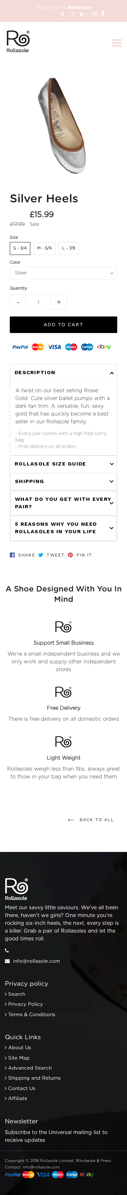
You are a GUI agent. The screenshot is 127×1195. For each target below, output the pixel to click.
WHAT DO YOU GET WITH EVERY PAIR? (63, 503)
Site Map (19, 1058)
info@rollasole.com (36, 961)
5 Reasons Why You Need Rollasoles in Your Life (56, 527)
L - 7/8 (68, 248)
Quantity (18, 288)
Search (16, 994)
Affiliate (17, 1098)
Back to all (96, 819)
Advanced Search (30, 1068)
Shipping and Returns (34, 1078)
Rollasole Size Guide (50, 464)
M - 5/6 (44, 248)
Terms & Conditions (31, 1014)
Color (15, 262)
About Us (19, 1047)
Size (14, 237)
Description (35, 372)
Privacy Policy (25, 1004)
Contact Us (21, 1088)
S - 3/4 (20, 248)
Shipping (29, 481)
